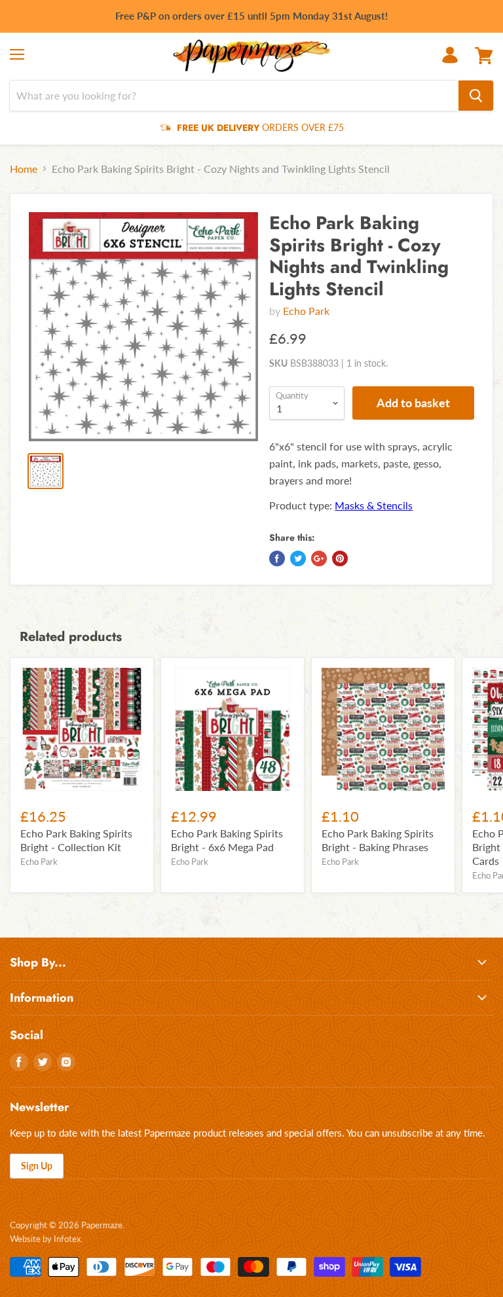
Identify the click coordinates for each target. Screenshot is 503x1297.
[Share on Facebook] (277, 558)
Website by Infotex (45, 1238)
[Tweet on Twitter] (298, 558)
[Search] (475, 96)
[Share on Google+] (319, 558)
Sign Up (36, 1165)
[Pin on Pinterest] (340, 558)
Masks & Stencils (374, 505)
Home (23, 169)
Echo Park (306, 310)
